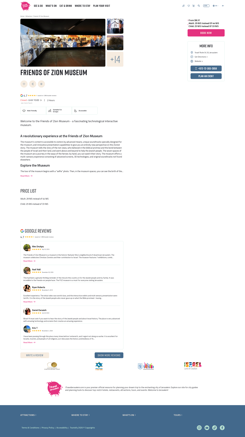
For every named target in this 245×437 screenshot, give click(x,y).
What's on (128, 415)
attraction (29, 16)
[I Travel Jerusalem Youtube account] (207, 428)
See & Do (38, 5)
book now (206, 33)
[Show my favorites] (189, 6)
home (22, 16)
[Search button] (198, 6)
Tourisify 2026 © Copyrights (82, 427)
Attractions (27, 415)
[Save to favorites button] (24, 84)
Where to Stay (82, 5)
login (205, 6)
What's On (51, 5)
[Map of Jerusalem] (183, 6)
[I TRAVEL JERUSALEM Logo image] (24, 5)
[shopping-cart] (193, 6)
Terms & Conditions (30, 427)
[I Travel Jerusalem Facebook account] (222, 427)
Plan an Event (206, 76)
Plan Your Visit (101, 5)
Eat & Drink (66, 5)
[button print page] (41, 84)
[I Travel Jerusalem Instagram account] (199, 427)
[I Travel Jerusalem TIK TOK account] (214, 427)
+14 (115, 59)
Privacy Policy (48, 427)
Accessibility (62, 427)
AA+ (223, 6)
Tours (177, 415)
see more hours (26, 103)
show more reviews (109, 355)
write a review (34, 355)
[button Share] (32, 84)
